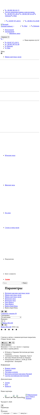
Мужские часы (10, 155)
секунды (6, 413)
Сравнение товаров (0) (9, 313)
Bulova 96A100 (6, 327)
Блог (6, 384)
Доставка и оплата (11, 372)
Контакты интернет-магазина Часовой (18, 374)
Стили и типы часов (12, 227)
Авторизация (9, 31)
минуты (23, 413)
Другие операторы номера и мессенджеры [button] (20, 12)
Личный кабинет (7, 26)
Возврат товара (10, 368)
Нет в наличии (6, 345)
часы (15, 413)
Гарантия (8, 370)
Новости (8, 386)
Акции (7, 279)
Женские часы (10, 185)
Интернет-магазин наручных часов (17, 293)
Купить (5, 343)
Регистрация (9, 30)
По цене (8, 213)
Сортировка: (5, 315)
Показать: (4, 319)
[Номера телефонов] (2, 39)
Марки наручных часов (13, 57)
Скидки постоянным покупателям (17, 376)
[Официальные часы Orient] (32, 398)
